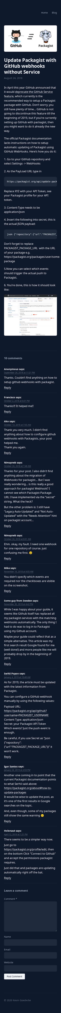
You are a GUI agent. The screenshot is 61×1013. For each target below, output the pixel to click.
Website (8, 962)
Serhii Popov (11, 673)
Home (44, 12)
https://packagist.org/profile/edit (25, 849)
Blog (54, 12)
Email (7, 949)
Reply (7, 387)
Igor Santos (11, 766)
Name (7, 936)
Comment (10, 898)
